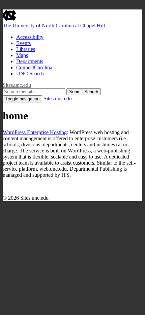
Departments (29, 61)
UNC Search (30, 73)
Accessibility (30, 37)
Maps (22, 55)
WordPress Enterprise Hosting (35, 132)
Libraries (25, 49)
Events (23, 43)
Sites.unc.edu (17, 85)
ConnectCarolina (34, 67)
